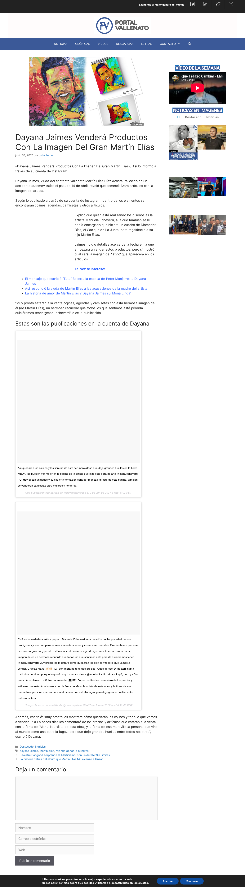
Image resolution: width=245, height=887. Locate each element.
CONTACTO (168, 44)
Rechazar (192, 881)
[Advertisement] (44, 242)
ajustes (143, 882)
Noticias (40, 746)
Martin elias (47, 750)
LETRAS (146, 44)
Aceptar (168, 881)
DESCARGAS (125, 44)
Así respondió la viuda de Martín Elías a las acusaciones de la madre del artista (86, 288)
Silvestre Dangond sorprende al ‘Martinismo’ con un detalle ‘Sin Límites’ (65, 755)
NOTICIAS (61, 44)
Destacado (27, 746)
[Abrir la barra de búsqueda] (189, 44)
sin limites (82, 750)
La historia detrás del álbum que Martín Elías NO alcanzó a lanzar (61, 759)
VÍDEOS (103, 44)
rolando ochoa (65, 750)
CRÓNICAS (82, 44)
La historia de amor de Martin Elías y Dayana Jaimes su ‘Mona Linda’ (78, 293)
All (178, 117)
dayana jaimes (29, 750)
